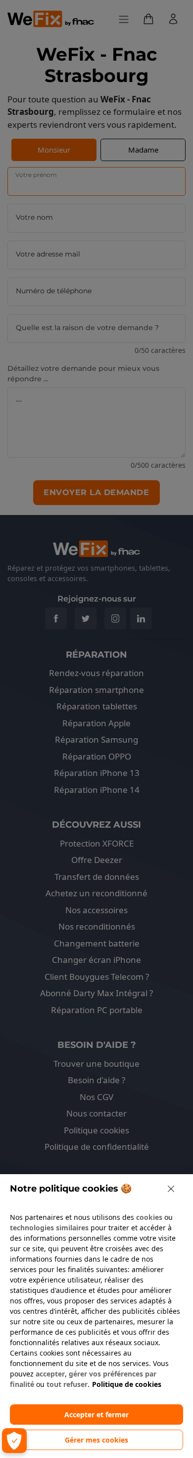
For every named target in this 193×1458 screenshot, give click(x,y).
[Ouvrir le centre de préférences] (14, 1440)
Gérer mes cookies (96, 1440)
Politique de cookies (126, 1384)
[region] (96, 1316)
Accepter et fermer (96, 1414)
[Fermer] (171, 1189)
